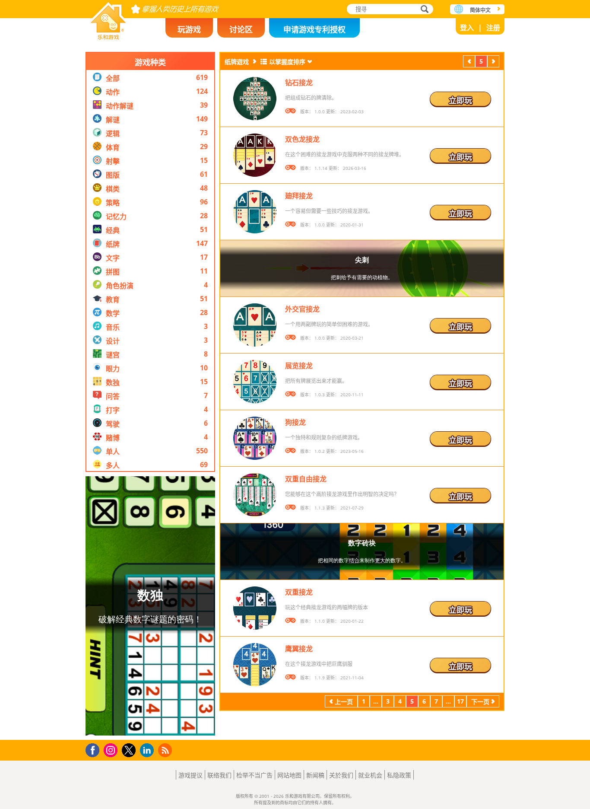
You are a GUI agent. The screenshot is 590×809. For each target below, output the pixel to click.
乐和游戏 (108, 18)
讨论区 (241, 29)
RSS (166, 750)
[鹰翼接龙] (254, 664)
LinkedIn (148, 750)
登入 (467, 27)
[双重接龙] (254, 608)
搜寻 (423, 10)
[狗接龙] (254, 438)
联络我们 (219, 775)
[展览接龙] (254, 381)
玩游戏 (189, 29)
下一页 (493, 62)
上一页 (469, 62)
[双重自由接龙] (254, 494)
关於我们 (341, 775)
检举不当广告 (254, 775)
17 (460, 701)
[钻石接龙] (254, 98)
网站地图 (289, 775)
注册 (493, 27)
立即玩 (460, 100)
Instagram (111, 749)
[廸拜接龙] (254, 211)
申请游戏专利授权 (314, 29)
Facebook (94, 749)
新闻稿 (315, 775)
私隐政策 (399, 775)
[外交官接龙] (254, 325)
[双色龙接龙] (254, 155)
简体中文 (480, 10)
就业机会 (370, 775)
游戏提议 (190, 775)
